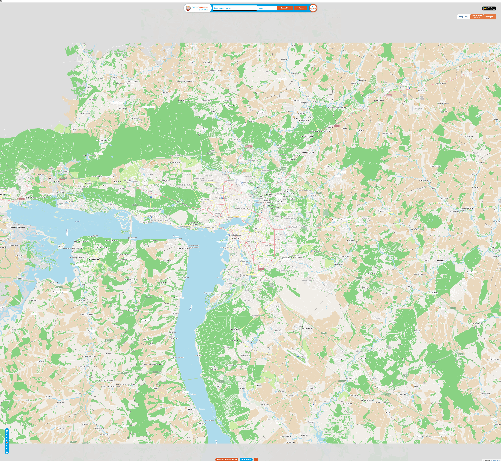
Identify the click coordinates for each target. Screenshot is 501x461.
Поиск (300, 8)
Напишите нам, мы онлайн (227, 459)
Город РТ (284, 8)
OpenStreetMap (495, 460)
